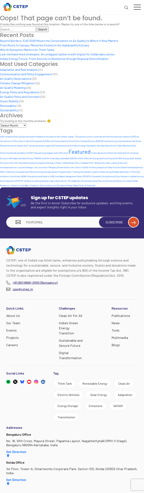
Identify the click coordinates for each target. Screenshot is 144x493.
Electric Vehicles (69, 395)
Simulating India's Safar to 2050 (40, 176)
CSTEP (30, 153)
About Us (13, 316)
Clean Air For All (70, 316)
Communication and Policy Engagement (26, 74)
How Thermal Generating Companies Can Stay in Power (38, 163)
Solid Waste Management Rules (68, 176)
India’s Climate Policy (71, 163)
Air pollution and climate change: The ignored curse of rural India (74, 136)
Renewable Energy (94, 383)
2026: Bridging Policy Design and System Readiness (22, 136)
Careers (12, 345)
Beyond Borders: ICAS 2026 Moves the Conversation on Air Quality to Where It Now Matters (59, 40)
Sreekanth (96, 176)
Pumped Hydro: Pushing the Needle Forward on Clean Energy (85, 172)
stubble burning (137, 176)
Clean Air (124, 383)
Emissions (95, 406)
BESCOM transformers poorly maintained (113, 141)
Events (11, 330)
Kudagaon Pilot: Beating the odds (95, 163)
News (116, 323)
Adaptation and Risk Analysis (19, 69)
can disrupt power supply (40, 145)
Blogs (116, 345)
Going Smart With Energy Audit (120, 158)
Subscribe (114, 222)
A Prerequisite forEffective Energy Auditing (49, 141)
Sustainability (9, 110)
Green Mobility (9, 101)
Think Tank (65, 383)
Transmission (66, 417)
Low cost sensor (40, 167)
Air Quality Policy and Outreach (20, 96)
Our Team (13, 323)
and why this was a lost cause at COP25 (119, 136)
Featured (80, 151)
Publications (121, 316)
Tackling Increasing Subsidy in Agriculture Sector (45, 181)
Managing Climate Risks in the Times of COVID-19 (69, 167)
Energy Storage (68, 406)
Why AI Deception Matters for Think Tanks (27, 49)
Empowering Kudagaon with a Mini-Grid (50, 153)
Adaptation (125, 395)
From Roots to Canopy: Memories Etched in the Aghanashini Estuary (44, 45)
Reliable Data (118, 172)
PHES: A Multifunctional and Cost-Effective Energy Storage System (29, 172)
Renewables (8, 105)
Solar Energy (98, 395)
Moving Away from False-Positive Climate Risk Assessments (117, 167)
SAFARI (24, 176)
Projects (12, 337)
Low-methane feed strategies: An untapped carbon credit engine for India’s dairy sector (57, 54)
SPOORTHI (87, 176)
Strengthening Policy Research (115, 176)
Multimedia (120, 337)
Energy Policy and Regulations (20, 92)
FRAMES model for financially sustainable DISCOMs (55, 158)
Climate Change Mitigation (17, 83)
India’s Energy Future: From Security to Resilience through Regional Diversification (54, 58)
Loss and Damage (25, 167)
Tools (115, 330)
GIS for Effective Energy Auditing (92, 158)
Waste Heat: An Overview (84, 185)
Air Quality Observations (15, 78)
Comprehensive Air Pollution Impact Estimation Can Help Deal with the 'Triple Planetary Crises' (95, 145)
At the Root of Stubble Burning (82, 141)
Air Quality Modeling (13, 87)
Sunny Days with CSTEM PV (11, 181)
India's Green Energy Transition (68, 328)
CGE (53, 145)
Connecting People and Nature (13, 153)
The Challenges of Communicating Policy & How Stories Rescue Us (96, 181)
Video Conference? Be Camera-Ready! (56, 185)
